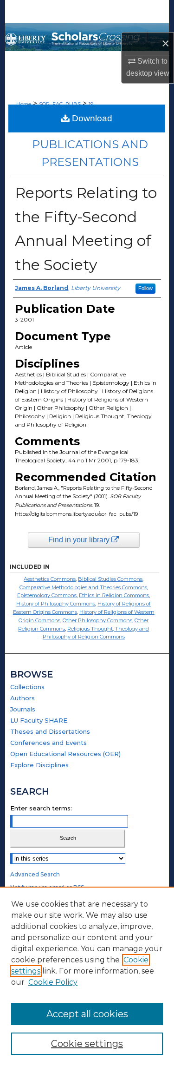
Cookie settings (87, 1043)
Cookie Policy (52, 982)
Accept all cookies (87, 1014)
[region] (87, 976)
